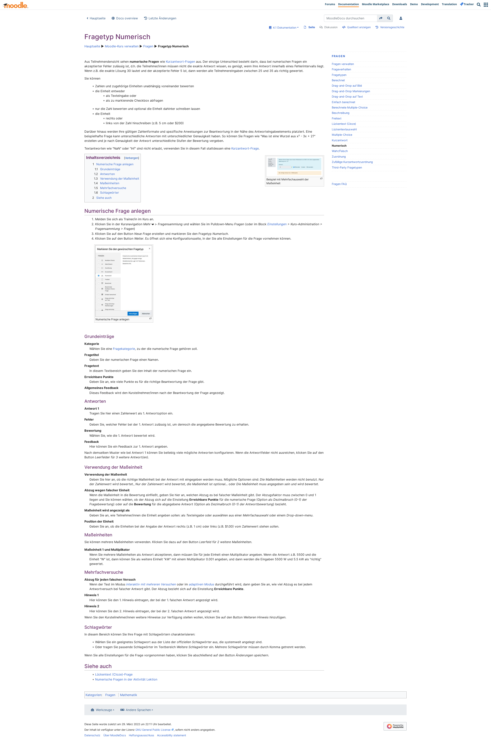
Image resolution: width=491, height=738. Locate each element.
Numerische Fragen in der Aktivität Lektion (126, 679)
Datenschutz (92, 735)
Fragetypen (339, 74)
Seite (311, 27)
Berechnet (338, 80)
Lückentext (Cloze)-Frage (114, 674)
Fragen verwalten (343, 64)
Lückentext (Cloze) (344, 123)
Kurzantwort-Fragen (180, 61)
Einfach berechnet (343, 102)
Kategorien (93, 695)
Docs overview (127, 18)
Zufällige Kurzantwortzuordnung (352, 162)
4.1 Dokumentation (283, 27)
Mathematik (128, 695)
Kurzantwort (340, 140)
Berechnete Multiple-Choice (349, 107)
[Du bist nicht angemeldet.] (401, 18)
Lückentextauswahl (344, 129)
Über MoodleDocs (114, 735)
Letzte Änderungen (162, 18)
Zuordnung (339, 156)
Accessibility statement (171, 735)
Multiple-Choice (342, 134)
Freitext (336, 118)
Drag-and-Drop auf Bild (347, 85)
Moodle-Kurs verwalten (121, 46)
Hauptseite (97, 18)
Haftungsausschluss (141, 735)
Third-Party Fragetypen (347, 167)
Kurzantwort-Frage (245, 148)
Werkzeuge (104, 710)
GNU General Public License (153, 729)
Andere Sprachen (138, 710)
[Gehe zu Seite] (381, 18)
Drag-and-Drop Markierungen (351, 91)
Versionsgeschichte (392, 27)
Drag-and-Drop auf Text (347, 96)
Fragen (148, 46)
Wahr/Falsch (340, 151)
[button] (485, 4)
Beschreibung (340, 112)
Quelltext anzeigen (359, 27)
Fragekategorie (124, 349)
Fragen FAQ (339, 184)
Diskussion (331, 27)
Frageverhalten (341, 69)
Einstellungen (277, 224)
